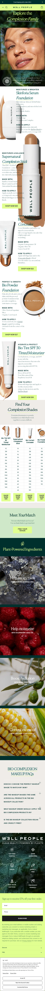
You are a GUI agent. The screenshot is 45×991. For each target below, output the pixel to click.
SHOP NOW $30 (6, 497)
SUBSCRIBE (22, 919)
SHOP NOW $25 (18, 497)
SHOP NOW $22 (30, 497)
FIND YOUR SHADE (22, 530)
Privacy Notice (27, 941)
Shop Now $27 (11, 335)
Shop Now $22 (27, 269)
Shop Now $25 (11, 206)
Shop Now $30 (27, 397)
